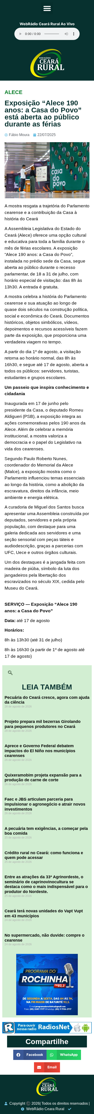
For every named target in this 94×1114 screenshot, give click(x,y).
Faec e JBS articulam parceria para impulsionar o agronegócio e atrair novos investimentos (45, 804)
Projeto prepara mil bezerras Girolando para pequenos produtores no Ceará (43, 724)
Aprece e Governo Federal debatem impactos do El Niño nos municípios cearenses (40, 751)
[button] (47, 8)
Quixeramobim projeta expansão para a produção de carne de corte (43, 777)
